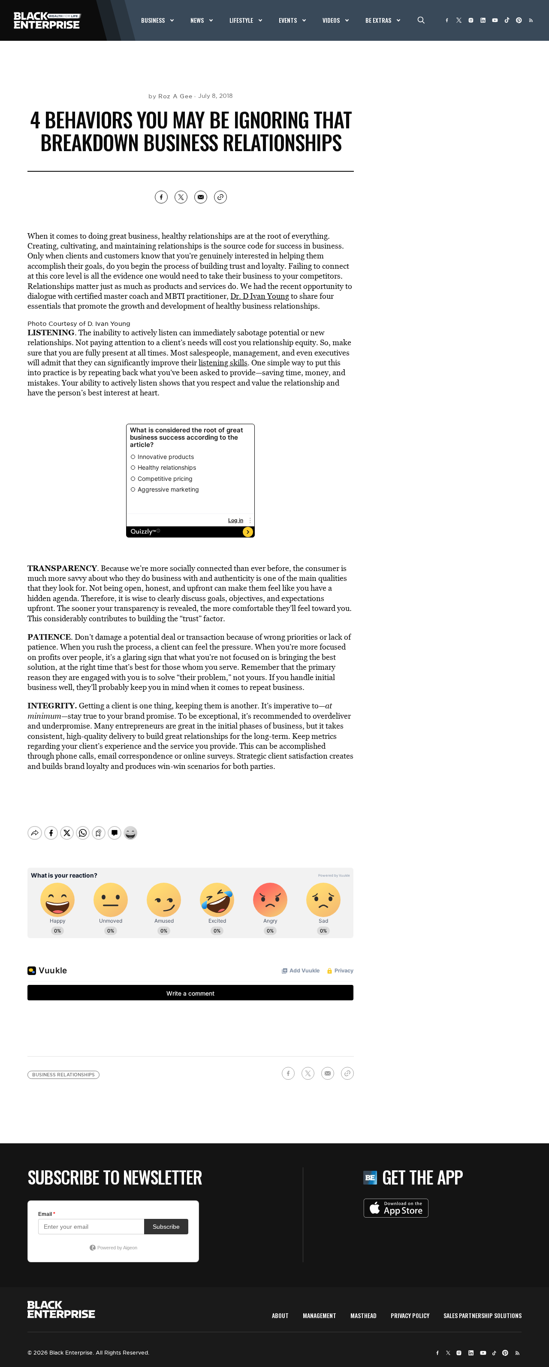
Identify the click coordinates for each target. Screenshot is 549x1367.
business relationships (63, 1075)
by (170, 96)
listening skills (223, 362)
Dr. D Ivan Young (259, 296)
